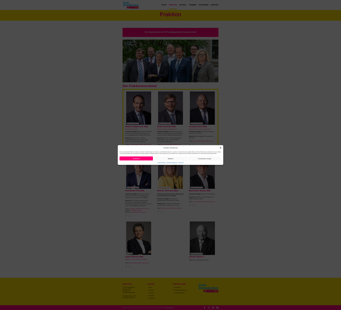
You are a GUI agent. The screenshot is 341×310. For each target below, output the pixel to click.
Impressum (181, 162)
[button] (220, 148)
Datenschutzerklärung (172, 162)
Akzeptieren (136, 158)
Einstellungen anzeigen (204, 158)
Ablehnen (170, 158)
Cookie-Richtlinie (161, 162)
